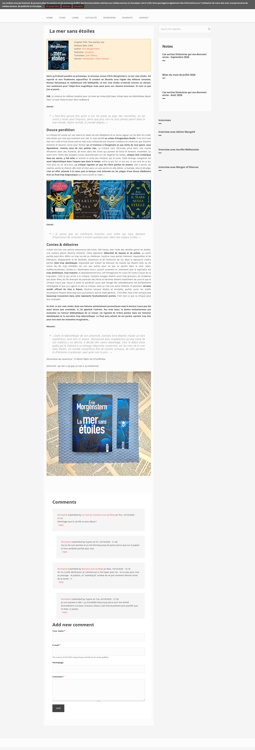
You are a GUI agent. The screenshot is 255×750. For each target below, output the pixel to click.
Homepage (57, 662)
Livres (75, 17)
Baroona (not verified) (92, 568)
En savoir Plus (52, 6)
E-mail (56, 645)
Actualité (91, 17)
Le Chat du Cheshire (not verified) (98, 514)
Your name (58, 631)
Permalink (62, 514)
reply (60, 524)
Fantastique (88, 58)
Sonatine (89, 52)
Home (49, 17)
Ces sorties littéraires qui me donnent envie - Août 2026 (184, 94)
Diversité (127, 17)
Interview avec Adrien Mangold (176, 131)
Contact (144, 17)
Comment (58, 676)
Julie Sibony (91, 55)
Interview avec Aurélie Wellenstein (178, 149)
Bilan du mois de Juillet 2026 (178, 74)
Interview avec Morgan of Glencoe (178, 167)
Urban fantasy (102, 58)
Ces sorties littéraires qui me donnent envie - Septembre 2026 (184, 56)
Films (62, 17)
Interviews (109, 17)
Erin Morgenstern (91, 48)
